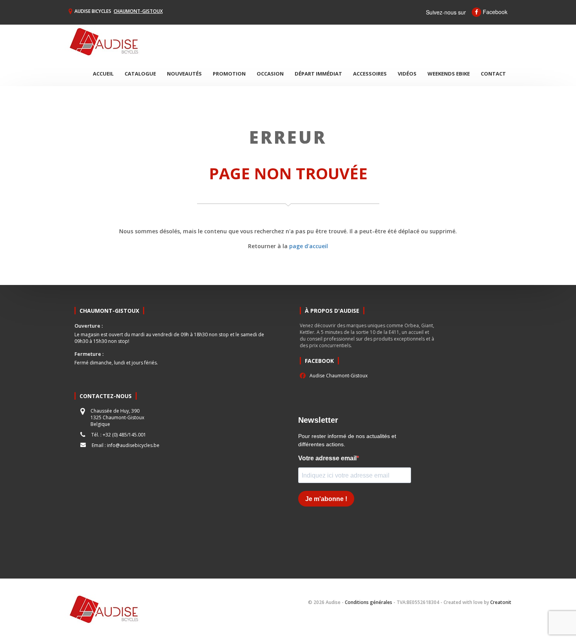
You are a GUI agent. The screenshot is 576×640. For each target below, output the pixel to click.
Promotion (229, 73)
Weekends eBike (448, 73)
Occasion (270, 73)
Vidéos (407, 73)
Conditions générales (368, 602)
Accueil (103, 73)
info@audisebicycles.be (133, 445)
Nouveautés (184, 73)
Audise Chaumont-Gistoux (339, 375)
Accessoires (370, 73)
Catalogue (140, 73)
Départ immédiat (318, 73)
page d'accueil (308, 246)
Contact (493, 73)
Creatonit (500, 602)
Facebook (494, 12)
